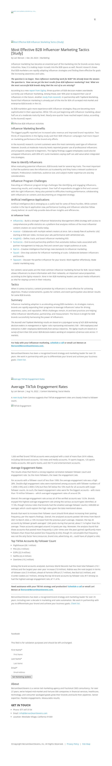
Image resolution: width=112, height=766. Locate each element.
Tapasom (17, 259)
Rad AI (16, 249)
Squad (16, 252)
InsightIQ (17, 238)
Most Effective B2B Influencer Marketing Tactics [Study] (50, 51)
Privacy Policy (73, 744)
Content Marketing (48, 391)
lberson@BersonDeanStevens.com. (27, 346)
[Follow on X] (53, 752)
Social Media (64, 391)
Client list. (21, 359)
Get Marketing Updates (21, 677)
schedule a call (57, 342)
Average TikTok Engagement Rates (39, 386)
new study (18, 397)
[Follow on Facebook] (59, 752)
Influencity (18, 220)
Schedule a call (75, 586)
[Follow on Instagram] (64, 752)
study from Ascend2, (52, 97)
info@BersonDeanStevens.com (33, 713)
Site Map (86, 744)
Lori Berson (19, 58)
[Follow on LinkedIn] (48, 752)
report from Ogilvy (37, 90)
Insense (17, 231)
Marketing (44, 58)
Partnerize (18, 242)
